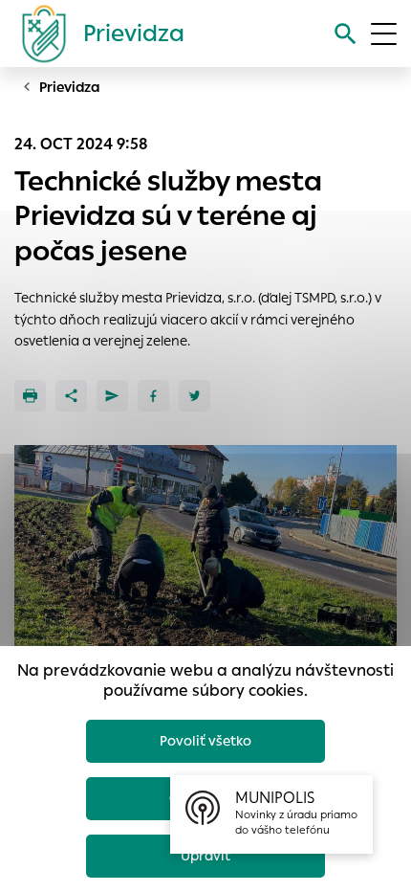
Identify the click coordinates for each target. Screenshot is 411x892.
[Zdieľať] (71, 396)
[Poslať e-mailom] (112, 396)
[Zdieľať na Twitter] (194, 396)
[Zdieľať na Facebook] (153, 396)
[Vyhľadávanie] (346, 34)
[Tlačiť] (30, 396)
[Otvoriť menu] (384, 34)
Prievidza (69, 87)
